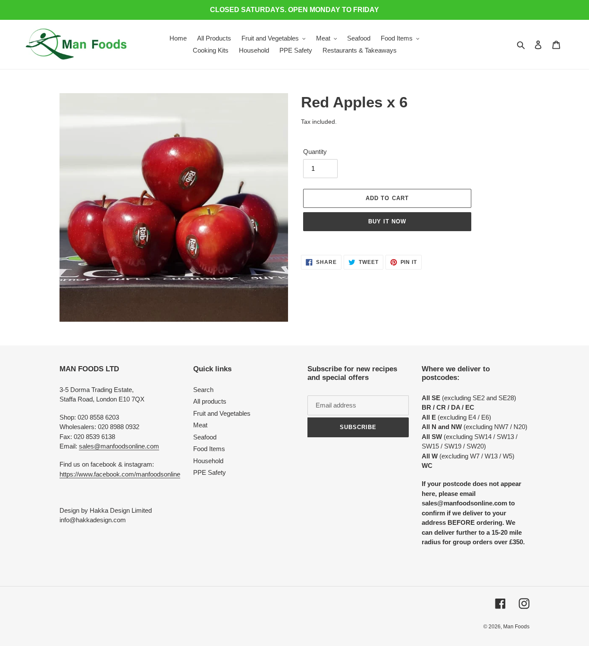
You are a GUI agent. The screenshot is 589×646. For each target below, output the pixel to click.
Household (208, 460)
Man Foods (516, 627)
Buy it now (387, 221)
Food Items (209, 448)
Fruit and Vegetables (222, 413)
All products (209, 401)
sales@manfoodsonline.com (119, 446)
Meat (200, 425)
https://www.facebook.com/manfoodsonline (120, 474)
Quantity (315, 151)
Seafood (204, 437)
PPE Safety (209, 472)
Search (203, 389)
